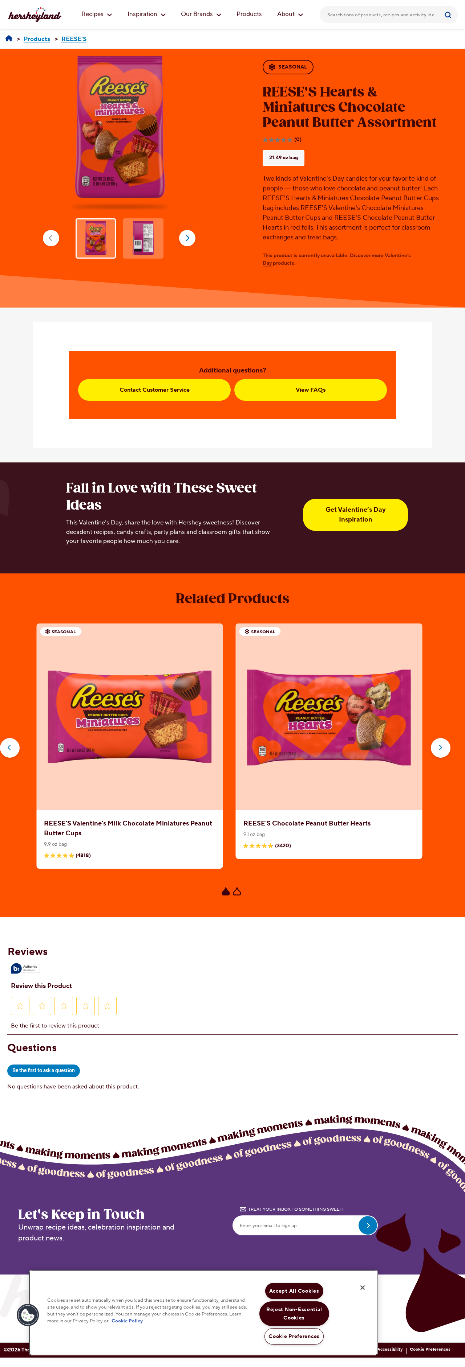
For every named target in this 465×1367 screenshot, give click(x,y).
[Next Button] (440, 748)
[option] (120, 129)
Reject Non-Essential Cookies (294, 1313)
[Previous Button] (10, 748)
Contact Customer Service (155, 390)
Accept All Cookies (294, 1291)
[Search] (448, 14)
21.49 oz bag (283, 158)
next (187, 238)
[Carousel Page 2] (237, 891)
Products (249, 14)
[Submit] (448, 14)
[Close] (363, 1288)
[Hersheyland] (8, 39)
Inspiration (143, 14)
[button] (28, 1315)
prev (51, 238)
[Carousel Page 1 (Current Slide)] (225, 891)
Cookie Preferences (430, 1349)
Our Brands (197, 14)
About (286, 14)
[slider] (232, 765)
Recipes (93, 14)
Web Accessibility (385, 1349)
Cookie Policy (127, 1321)
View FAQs (311, 390)
